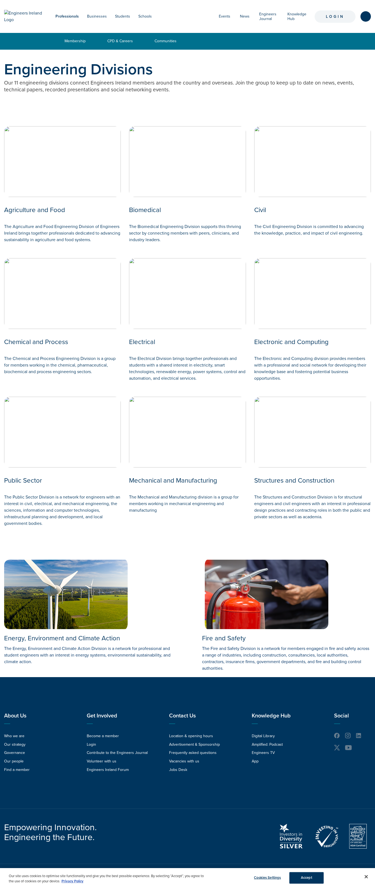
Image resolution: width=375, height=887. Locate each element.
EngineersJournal (267, 16)
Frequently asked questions (193, 752)
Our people (14, 761)
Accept (306, 877)
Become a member (103, 736)
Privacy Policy (72, 881)
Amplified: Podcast (267, 744)
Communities (166, 41)
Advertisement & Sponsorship (194, 744)
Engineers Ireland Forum (108, 769)
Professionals (67, 16)
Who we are (14, 736)
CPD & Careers (120, 41)
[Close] (366, 877)
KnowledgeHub (296, 16)
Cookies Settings (267, 877)
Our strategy (15, 744)
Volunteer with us (101, 761)
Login (335, 16)
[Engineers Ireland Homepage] (24, 16)
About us (15, 716)
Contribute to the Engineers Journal (117, 752)
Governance (14, 752)
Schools (145, 16)
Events (224, 16)
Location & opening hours (191, 736)
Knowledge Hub (271, 716)
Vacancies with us (184, 761)
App (255, 761)
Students (122, 16)
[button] (81, 16)
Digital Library (263, 736)
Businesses (97, 16)
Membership (75, 41)
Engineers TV (263, 752)
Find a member (17, 769)
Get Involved (102, 716)
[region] (187, 877)
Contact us (182, 716)
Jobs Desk (178, 769)
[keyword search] (365, 16)
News (245, 16)
